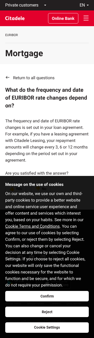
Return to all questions (34, 77)
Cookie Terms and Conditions (32, 226)
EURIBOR (11, 35)
